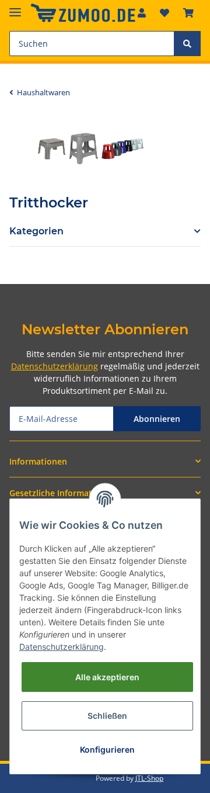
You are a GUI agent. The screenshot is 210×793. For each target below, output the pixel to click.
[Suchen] (187, 43)
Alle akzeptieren (107, 677)
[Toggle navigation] (15, 7)
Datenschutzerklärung (54, 366)
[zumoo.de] (82, 13)
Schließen (107, 716)
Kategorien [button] (36, 231)
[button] (105, 461)
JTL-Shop (149, 778)
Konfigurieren (107, 749)
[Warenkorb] (188, 13)
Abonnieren (157, 418)
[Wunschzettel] (164, 13)
